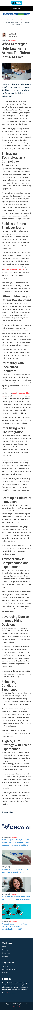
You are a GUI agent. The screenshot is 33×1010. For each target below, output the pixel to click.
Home (18, 20)
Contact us (5, 972)
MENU (17, 9)
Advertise (5, 956)
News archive (12, 40)
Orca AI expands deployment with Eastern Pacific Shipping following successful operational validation (16, 842)
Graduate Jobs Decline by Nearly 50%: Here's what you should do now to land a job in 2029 (15, 926)
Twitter (4, 966)
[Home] (16, 3)
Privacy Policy (16, 1006)
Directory (5, 950)
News (4, 946)
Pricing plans (6, 953)
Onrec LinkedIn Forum (9, 969)
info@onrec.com (10, 993)
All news (23, 20)
